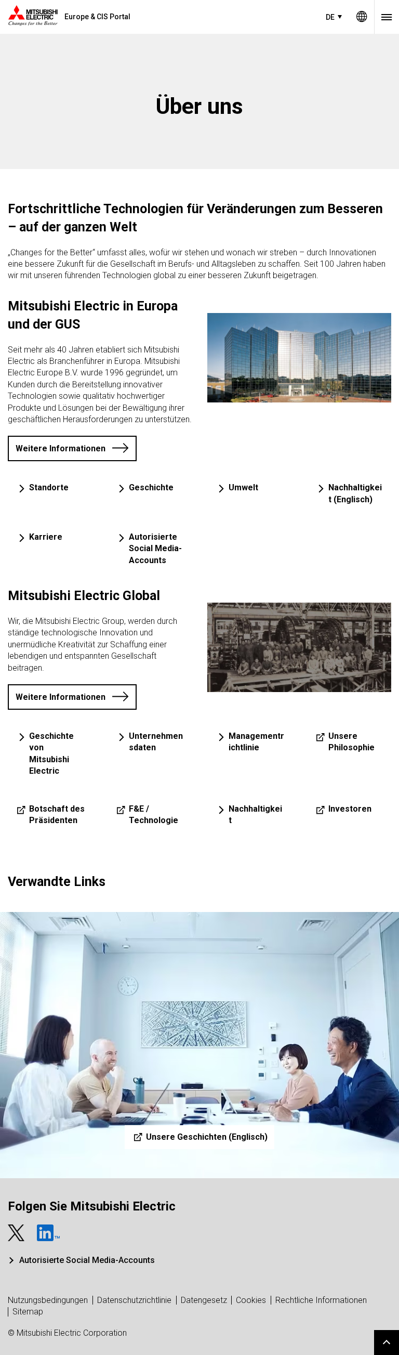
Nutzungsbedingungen (48, 1300)
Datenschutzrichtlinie (134, 1300)
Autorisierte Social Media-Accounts (87, 1260)
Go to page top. (386, 1342)
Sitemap (27, 1312)
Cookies (251, 1300)
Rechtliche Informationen (321, 1300)
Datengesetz (204, 1300)
